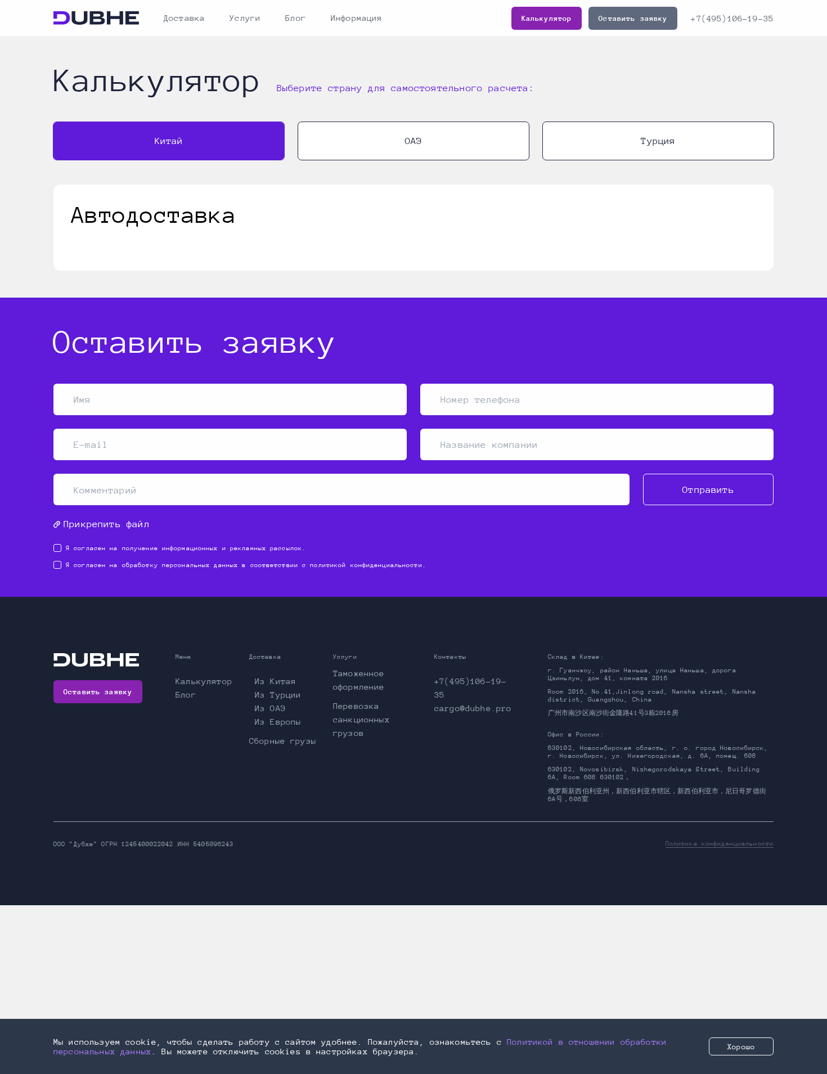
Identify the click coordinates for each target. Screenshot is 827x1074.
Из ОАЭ (270, 708)
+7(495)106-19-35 (732, 18)
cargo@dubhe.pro (472, 708)
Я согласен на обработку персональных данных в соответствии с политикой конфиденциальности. (246, 565)
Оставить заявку (633, 18)
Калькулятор (547, 18)
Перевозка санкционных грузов (361, 719)
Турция (658, 141)
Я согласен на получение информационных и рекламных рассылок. (186, 548)
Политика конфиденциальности (720, 843)
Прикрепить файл (107, 524)
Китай (169, 141)
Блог (295, 18)
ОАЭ (414, 141)
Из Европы (278, 721)
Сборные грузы (282, 740)
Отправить (708, 489)
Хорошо (741, 1046)
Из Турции (278, 694)
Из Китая (275, 681)
